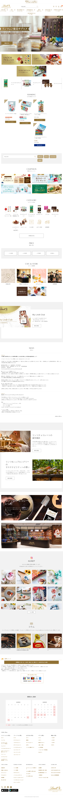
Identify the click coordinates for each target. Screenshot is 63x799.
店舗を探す (3, 767)
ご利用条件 (40, 775)
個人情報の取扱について (43, 772)
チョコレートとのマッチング (18, 777)
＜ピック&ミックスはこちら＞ (31, 2)
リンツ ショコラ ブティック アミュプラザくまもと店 (11, 368)
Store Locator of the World (55, 772)
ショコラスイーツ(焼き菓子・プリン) (4, 760)
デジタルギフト (3, 775)
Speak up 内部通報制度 (55, 775)
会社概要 (40, 767)
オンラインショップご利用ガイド (31, 768)
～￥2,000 (52, 740)
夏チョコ (40, 156)
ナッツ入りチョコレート (18, 747)
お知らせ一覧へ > (58, 416)
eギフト (40, 740)
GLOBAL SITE (53, 767)
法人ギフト (40, 752)
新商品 (40, 160)
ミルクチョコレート (17, 742)
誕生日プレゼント (41, 742)
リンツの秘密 (16, 767)
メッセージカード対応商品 (43, 749)
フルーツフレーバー (17, 754)
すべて (2, 737)
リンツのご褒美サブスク (30, 747)
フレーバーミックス (17, 752)
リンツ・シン (3, 754)
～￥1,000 (52, 737)
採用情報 (2, 777)
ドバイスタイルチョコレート (6, 748)
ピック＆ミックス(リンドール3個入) (4, 743)
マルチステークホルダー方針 (43, 777)
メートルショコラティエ (18, 775)
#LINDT (31, 561)
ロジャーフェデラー (17, 782)
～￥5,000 (52, 742)
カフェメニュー (3, 772)
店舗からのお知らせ (4, 770)
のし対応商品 (41, 747)
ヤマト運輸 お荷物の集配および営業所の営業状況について (12, 377)
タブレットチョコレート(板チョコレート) (5, 751)
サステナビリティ (17, 772)
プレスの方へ (28, 773)
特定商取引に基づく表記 (43, 770)
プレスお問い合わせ (29, 776)
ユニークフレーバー (17, 749)
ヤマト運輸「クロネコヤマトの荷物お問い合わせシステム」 (12, 381)
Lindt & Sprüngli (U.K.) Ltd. (55, 770)
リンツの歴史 (16, 770)
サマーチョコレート (29, 742)
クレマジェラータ (4, 756)
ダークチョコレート (17, 740)
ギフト (46, 156)
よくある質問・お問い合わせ (31, 771)
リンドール (53, 156)
